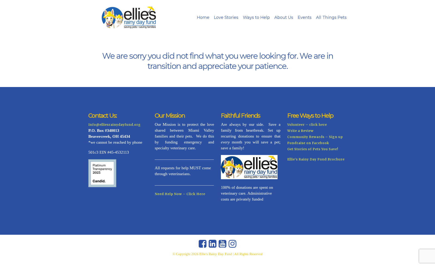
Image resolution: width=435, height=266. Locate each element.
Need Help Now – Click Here (180, 194)
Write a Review (300, 131)
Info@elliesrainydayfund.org (114, 125)
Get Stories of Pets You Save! (312, 149)
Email (321, 109)
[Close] (409, 91)
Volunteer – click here (307, 125)
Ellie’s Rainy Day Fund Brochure (316, 159)
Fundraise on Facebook (308, 143)
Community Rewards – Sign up (315, 137)
